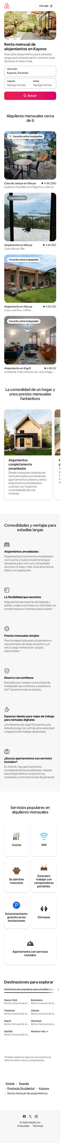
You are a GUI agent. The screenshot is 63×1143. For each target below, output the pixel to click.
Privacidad (23, 1126)
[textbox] (17, 85)
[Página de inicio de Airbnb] (6, 5)
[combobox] (30, 73)
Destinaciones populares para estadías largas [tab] (30, 989)
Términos (38, 1126)
